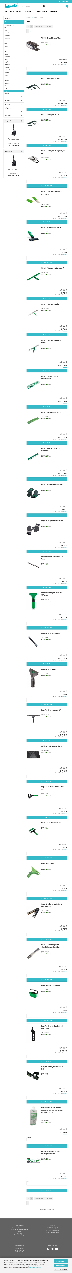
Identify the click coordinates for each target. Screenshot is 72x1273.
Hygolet (6, 62)
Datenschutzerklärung (35, 1267)
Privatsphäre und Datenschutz (19, 1229)
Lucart (6, 78)
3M (5, 27)
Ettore (6, 49)
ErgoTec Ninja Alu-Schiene (50, 633)
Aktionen (7, 100)
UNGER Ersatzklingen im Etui (51, 191)
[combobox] (39, 26)
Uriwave (6, 93)
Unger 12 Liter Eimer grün (50, 985)
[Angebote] (21, 121)
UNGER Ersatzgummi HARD (51, 79)
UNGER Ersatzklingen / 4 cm (51, 38)
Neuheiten (7, 112)
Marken (28, 12)
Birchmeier (7, 35)
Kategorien (15, 12)
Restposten (7, 115)
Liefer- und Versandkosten (19, 1228)
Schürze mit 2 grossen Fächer (51, 746)
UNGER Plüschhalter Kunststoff (52, 268)
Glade (6, 54)
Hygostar (7, 64)
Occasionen (7, 104)
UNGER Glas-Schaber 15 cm (51, 823)
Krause (6, 75)
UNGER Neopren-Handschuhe (52, 484)
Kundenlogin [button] (64, 1)
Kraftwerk (7, 70)
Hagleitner (7, 56)
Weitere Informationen (61, 1269)
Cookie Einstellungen (19, 1235)
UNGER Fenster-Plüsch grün (51, 412)
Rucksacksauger (13, 139)
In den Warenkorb (47, 73)
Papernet (6, 83)
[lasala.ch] (11, 6)
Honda (6, 59)
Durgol (6, 46)
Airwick (6, 30)
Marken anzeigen (9, 25)
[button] (28, 26)
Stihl (5, 85)
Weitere (53, 11)
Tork (5, 88)
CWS (5, 43)
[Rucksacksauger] (13, 130)
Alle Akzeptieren (60, 1261)
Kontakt (19, 1233)
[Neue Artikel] (21, 151)
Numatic (6, 80)
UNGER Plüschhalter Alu (50, 304)
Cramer (6, 41)
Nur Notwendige (60, 1265)
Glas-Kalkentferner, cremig (51, 1107)
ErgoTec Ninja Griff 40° (49, 669)
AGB (19, 1231)
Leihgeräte (7, 108)
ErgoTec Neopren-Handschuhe (52, 520)
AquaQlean (7, 33)
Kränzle (6, 72)
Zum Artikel (47, 109)
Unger (6, 91)
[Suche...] (44, 6)
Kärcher (6, 67)
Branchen (41, 12)
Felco (5, 51)
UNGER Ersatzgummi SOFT (51, 115)
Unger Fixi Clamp (47, 863)
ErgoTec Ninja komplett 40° (51, 710)
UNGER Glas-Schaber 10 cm (51, 227)
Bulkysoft (7, 38)
